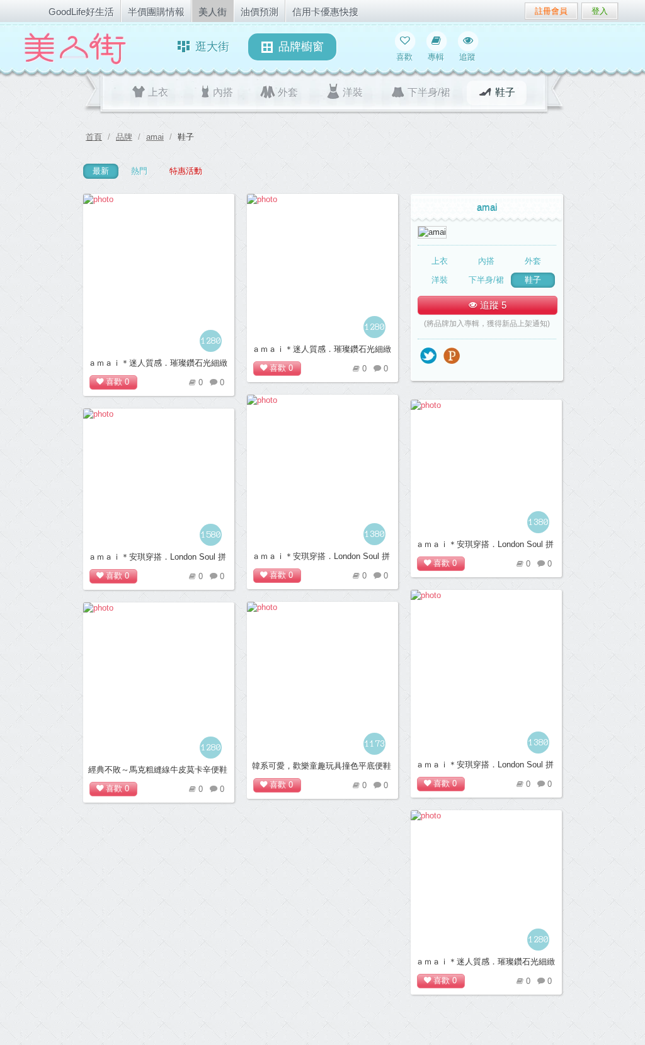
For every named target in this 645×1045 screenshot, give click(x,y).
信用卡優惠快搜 (325, 11)
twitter (429, 357)
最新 (101, 171)
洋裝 (353, 92)
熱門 (139, 171)
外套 (288, 92)
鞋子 (505, 92)
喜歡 (404, 57)
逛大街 (212, 46)
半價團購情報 (156, 11)
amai (155, 137)
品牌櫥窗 (301, 46)
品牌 (124, 137)
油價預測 (259, 11)
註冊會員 (551, 11)
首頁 (94, 137)
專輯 (436, 57)
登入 (599, 11)
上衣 (158, 92)
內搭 (223, 92)
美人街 (212, 11)
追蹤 (467, 57)
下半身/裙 (429, 92)
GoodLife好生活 (81, 11)
